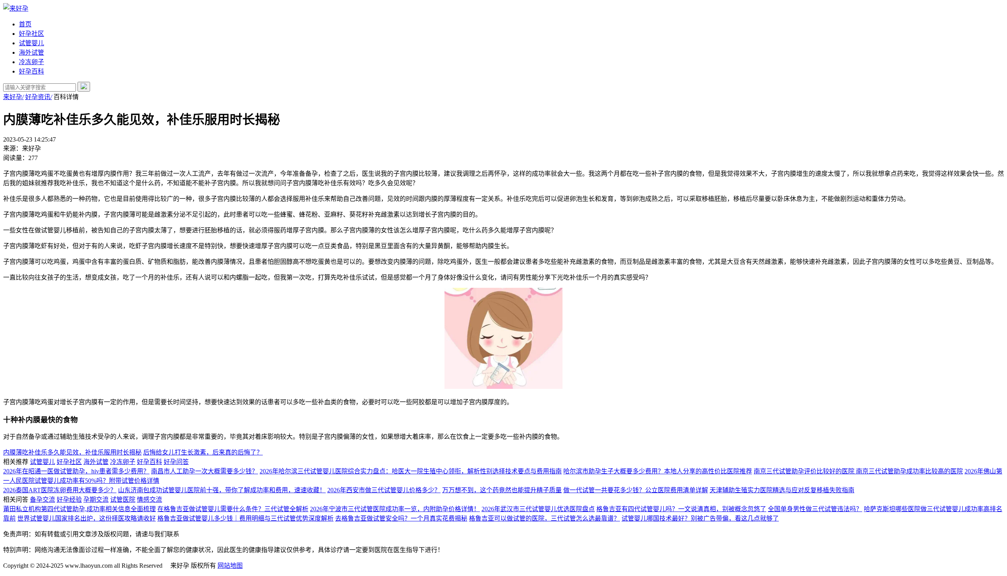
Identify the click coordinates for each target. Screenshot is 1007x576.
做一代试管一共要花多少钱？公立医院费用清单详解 (635, 490)
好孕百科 (31, 71)
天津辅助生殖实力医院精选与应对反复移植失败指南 (782, 490)
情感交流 (149, 499)
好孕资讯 (38, 97)
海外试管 (31, 52)
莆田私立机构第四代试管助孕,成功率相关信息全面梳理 (79, 509)
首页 (25, 24)
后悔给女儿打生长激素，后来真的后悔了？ (203, 452)
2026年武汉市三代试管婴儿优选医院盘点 (538, 509)
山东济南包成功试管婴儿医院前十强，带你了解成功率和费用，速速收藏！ (222, 490)
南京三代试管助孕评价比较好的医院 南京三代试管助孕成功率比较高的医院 (858, 471)
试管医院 (122, 499)
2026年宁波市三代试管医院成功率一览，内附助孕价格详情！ (395, 509)
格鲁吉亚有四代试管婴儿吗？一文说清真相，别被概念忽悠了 (681, 509)
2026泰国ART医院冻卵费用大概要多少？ (59, 490)
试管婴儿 (31, 43)
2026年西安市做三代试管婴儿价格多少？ (384, 490)
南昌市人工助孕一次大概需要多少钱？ (204, 471)
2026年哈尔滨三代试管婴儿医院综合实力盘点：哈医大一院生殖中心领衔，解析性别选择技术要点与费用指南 (411, 471)
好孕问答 (176, 461)
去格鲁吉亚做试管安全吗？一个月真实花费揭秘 (401, 518)
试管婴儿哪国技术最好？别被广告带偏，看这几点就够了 (700, 518)
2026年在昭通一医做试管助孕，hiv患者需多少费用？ (76, 471)
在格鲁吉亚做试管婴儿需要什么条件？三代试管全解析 (232, 509)
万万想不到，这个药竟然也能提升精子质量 (502, 490)
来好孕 (13, 97)
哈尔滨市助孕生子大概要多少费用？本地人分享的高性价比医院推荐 (657, 471)
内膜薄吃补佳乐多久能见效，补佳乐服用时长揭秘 (72, 452)
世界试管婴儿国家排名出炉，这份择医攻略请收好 (86, 518)
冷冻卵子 (31, 62)
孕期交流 (96, 499)
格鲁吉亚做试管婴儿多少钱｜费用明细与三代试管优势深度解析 (245, 518)
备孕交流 (42, 499)
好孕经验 (69, 499)
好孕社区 (31, 33)
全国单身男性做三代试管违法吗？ (815, 509)
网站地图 (230, 565)
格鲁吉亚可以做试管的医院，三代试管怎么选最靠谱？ (544, 518)
